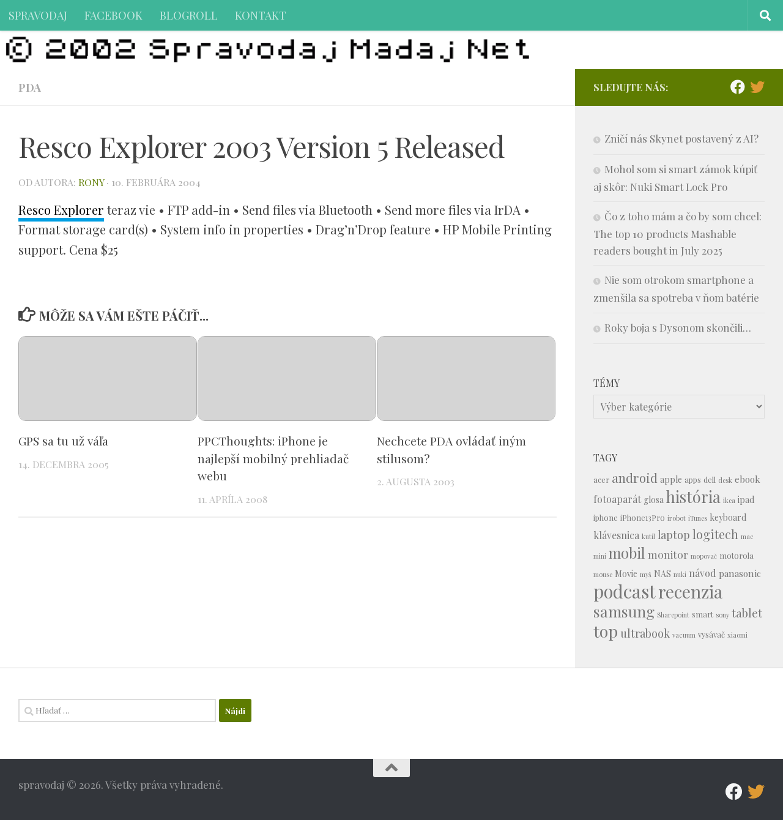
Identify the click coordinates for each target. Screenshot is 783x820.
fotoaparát (617, 499)
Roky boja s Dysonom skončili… (677, 327)
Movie (626, 574)
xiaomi (737, 634)
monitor (668, 554)
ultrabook (645, 633)
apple (671, 479)
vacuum (684, 634)
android (635, 477)
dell (709, 479)
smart (702, 614)
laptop (674, 534)
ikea (729, 500)
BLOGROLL (189, 15)
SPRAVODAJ (38, 15)
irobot (676, 518)
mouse (602, 574)
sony (722, 614)
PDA (29, 87)
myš (645, 574)
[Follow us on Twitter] (757, 87)
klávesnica (616, 535)
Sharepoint (673, 614)
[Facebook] (737, 87)
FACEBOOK (113, 15)
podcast (624, 591)
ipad (746, 499)
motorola (736, 555)
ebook (747, 479)
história (693, 496)
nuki (680, 574)
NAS (662, 574)
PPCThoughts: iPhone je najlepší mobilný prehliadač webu (273, 458)
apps (693, 479)
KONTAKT (260, 15)
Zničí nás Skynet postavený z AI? (681, 138)
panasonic (740, 573)
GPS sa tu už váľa (63, 441)
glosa (654, 499)
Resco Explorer (61, 209)
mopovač (704, 556)
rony (91, 182)
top (605, 631)
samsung (624, 611)
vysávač (711, 634)
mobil (627, 552)
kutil (648, 536)
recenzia (690, 591)
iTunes (697, 518)
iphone (605, 517)
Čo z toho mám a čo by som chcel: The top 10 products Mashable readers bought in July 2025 (677, 233)
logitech (715, 534)
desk (725, 480)
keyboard (728, 517)
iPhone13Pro (642, 517)
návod (702, 573)
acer (601, 479)
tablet (747, 613)
